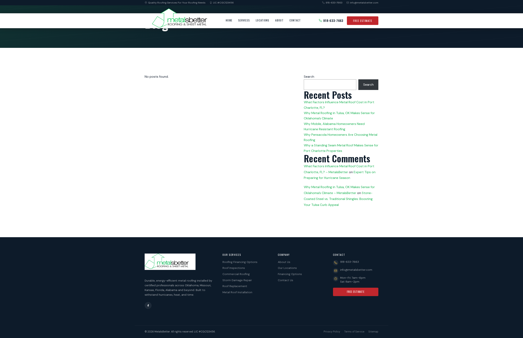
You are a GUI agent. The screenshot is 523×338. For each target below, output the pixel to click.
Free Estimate (362, 20)
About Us (284, 262)
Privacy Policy (332, 331)
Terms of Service (354, 331)
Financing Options (290, 274)
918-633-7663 (334, 2)
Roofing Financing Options (239, 262)
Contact (295, 20)
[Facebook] (148, 305)
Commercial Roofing (236, 274)
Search (309, 76)
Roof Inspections (233, 268)
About (279, 20)
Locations (262, 20)
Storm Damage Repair (237, 280)
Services (244, 20)
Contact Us (285, 280)
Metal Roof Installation (237, 292)
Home (229, 20)
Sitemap (373, 331)
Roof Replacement (234, 286)
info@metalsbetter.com (364, 2)
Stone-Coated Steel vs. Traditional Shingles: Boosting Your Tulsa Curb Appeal (338, 199)
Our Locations (287, 268)
